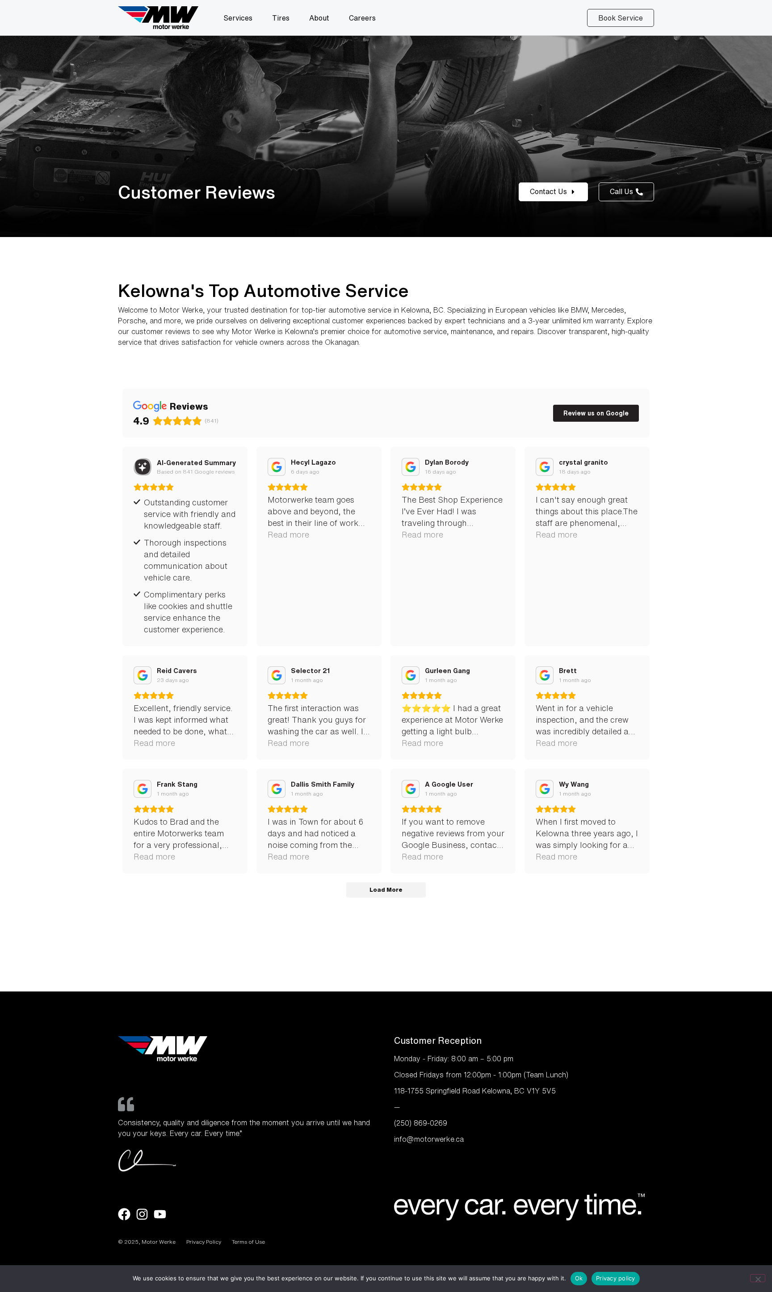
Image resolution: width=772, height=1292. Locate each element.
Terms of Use (248, 1242)
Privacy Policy (203, 1242)
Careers (362, 17)
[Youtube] (160, 1214)
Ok (579, 1278)
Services (237, 17)
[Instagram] (142, 1214)
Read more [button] (288, 534)
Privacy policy (615, 1278)
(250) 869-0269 (420, 1123)
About (319, 17)
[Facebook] (124, 1214)
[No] (757, 1278)
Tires (281, 17)
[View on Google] (276, 467)
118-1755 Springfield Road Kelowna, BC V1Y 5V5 (475, 1090)
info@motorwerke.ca (429, 1139)
